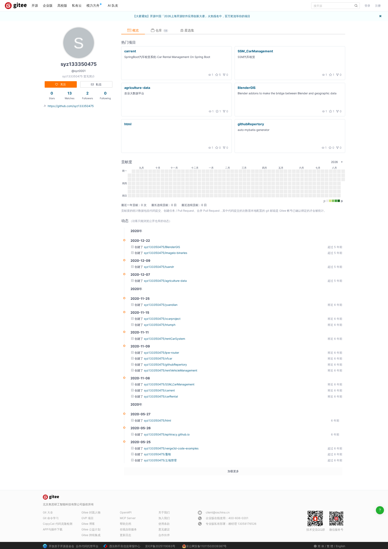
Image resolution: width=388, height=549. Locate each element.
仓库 (160, 30)
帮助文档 (125, 523)
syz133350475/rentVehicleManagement (170, 370)
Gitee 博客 (88, 523)
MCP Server (128, 518)
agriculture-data (137, 87)
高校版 (62, 5)
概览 (135, 30)
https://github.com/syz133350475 (71, 106)
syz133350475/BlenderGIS (162, 247)
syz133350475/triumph (159, 324)
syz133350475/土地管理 (160, 460)
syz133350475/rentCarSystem (164, 338)
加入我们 (164, 518)
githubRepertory (251, 124)
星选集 (188, 30)
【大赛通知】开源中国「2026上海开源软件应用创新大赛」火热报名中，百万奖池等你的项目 (191, 16)
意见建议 (164, 529)
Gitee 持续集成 (90, 535)
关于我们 (164, 512)
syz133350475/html (157, 420)
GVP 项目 (87, 518)
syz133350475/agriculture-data (165, 280)
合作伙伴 (164, 535)
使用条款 (164, 523)
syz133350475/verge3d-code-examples (171, 448)
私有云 (77, 5)
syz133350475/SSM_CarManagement (169, 384)
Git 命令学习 (51, 518)
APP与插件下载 (52, 529)
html (127, 124)
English (340, 546)
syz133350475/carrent (159, 390)
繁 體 (330, 546)
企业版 (48, 5)
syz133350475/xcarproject (162, 318)
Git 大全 (48, 512)
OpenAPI (126, 512)
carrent (130, 51)
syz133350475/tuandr (159, 266)
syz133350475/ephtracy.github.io (167, 434)
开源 (35, 5)
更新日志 (125, 535)
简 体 (321, 546)
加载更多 (233, 471)
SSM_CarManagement (255, 51)
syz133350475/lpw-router (161, 352)
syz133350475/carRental (161, 396)
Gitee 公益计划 (90, 529)
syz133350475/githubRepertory (165, 364)
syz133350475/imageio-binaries (165, 253)
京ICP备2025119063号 (160, 546)
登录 (367, 5)
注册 (378, 5)
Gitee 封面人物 (90, 512)
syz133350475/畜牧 (157, 454)
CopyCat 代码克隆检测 (57, 523)
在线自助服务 (128, 529)
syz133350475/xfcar (158, 358)
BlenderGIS (246, 87)
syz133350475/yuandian (160, 304)
